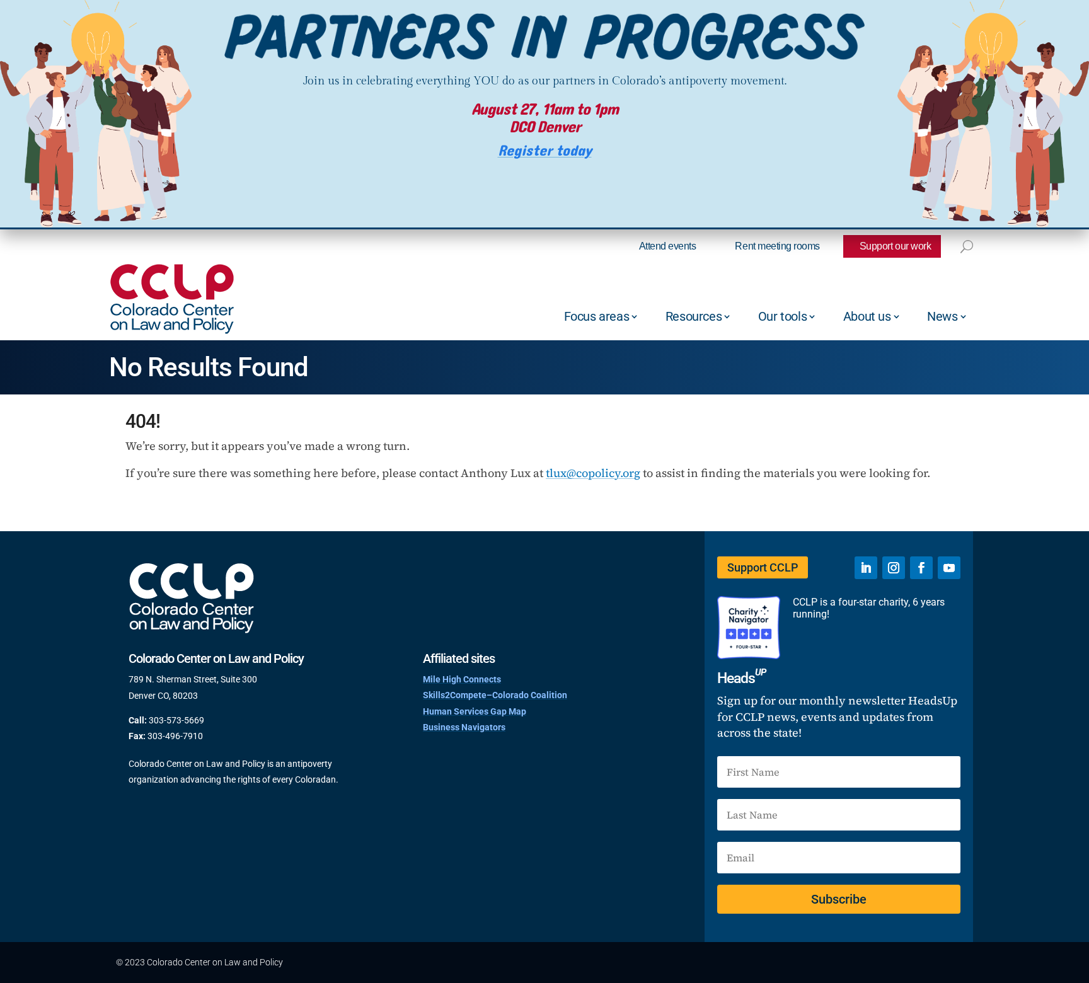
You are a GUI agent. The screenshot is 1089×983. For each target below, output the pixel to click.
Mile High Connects (462, 679)
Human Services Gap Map (474, 711)
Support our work (895, 246)
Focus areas (597, 316)
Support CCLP (762, 567)
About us (867, 316)
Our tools (782, 316)
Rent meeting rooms (777, 246)
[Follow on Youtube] (949, 567)
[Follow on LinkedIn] (866, 567)
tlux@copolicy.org (593, 473)
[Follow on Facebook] (921, 567)
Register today (545, 150)
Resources (694, 316)
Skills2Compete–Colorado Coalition (495, 695)
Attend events (667, 246)
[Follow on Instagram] (893, 567)
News (942, 316)
